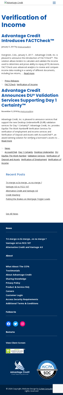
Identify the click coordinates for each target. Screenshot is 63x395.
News (7, 148)
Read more (29, 73)
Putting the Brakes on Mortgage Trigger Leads (28, 199)
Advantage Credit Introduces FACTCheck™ (27, 38)
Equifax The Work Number (14, 155)
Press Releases (12, 80)
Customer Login (14, 295)
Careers (10, 291)
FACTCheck (10, 84)
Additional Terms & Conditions (22, 303)
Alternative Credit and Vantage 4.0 (22, 190)
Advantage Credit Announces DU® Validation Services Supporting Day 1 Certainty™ (29, 98)
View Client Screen (15, 342)
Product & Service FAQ (17, 287)
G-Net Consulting (46, 388)
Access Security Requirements (22, 299)
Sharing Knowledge (16, 278)
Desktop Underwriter (44, 152)
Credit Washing (13, 194)
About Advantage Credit (19, 274)
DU (56, 152)
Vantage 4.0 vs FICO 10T (17, 186)
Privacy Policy (13, 282)
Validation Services (36, 155)
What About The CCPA (17, 266)
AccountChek (11, 152)
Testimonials (13, 270)
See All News (12, 213)
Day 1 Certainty (25, 152)
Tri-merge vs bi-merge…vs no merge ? (24, 182)
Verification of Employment (34, 159)
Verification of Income (27, 84)
